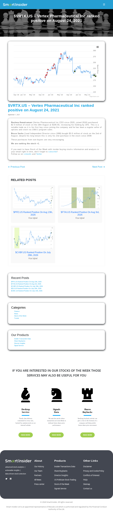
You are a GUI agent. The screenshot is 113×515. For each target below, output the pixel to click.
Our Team (38, 471)
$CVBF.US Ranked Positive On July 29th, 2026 (27, 286)
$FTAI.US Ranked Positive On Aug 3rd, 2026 (26, 284)
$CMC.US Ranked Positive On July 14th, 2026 (26, 291)
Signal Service (19, 345)
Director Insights (19, 343)
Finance (17, 311)
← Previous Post (16, 166)
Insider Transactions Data (64, 466)
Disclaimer (87, 466)
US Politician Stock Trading (65, 479)
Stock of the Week (20, 316)
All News (37, 479)
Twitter (39, 154)
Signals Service (60, 488)
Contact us (87, 488)
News (16, 313)
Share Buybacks (19, 341)
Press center (39, 484)
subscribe (52, 152)
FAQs (85, 479)
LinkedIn (28, 154)
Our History (39, 466)
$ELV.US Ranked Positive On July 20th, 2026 (26, 288)
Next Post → (98, 166)
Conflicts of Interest (91, 475)
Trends (16, 318)
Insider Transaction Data (22, 339)
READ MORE (25, 435)
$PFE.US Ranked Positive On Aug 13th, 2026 (26, 282)
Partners (37, 475)
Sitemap (86, 484)
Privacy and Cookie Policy (93, 471)
